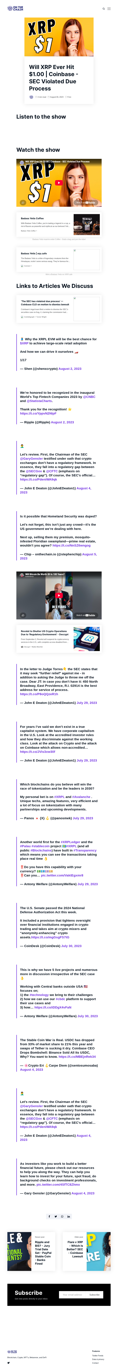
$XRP (24, 343)
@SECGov (34, 471)
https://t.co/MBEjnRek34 (77, 1056)
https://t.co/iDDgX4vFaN (52, 1007)
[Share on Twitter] (56, 1216)
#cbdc (60, 999)
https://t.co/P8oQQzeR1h (39, 694)
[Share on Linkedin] (68, 1216)
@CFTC (52, 471)
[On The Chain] (31, 97)
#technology (39, 995)
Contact (95, 1363)
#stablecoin (41, 846)
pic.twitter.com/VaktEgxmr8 (62, 875)
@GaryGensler (31, 458)
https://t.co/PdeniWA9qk (38, 479)
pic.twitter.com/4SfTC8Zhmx (58, 1184)
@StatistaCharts (39, 401)
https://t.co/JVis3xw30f (37, 751)
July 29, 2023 (87, 703)
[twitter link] (9, 1363)
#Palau (25, 846)
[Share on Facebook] (49, 1216)
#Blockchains (41, 850)
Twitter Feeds (97, 1356)
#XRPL (59, 797)
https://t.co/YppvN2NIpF (38, 413)
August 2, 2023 (69, 369)
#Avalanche (81, 797)
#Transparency (85, 850)
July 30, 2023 (71, 946)
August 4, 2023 (31, 1069)
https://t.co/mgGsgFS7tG (50, 937)
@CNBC (89, 397)
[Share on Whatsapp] (62, 1216)
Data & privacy (98, 1359)
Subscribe (94, 1294)
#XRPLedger (70, 842)
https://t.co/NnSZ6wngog (72, 545)
